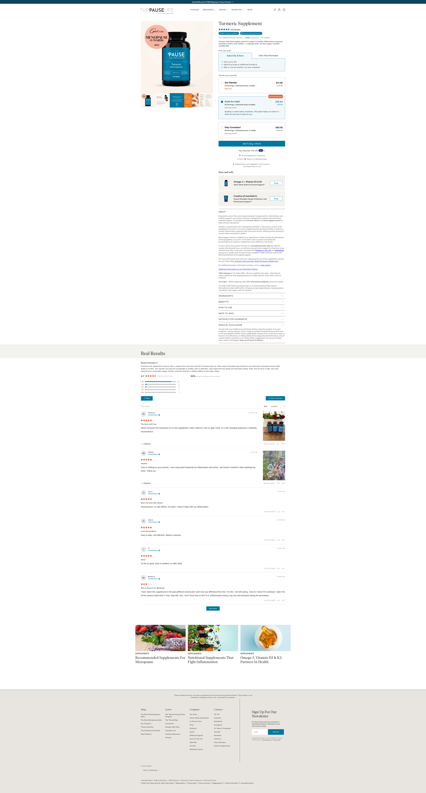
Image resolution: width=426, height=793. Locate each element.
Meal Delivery (146, 734)
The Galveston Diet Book (150, 730)
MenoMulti (279, 250)
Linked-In (217, 739)
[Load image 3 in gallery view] (177, 100)
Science (168, 737)
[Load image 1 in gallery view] (148, 100)
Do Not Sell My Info (209, 780)
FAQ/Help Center (196, 749)
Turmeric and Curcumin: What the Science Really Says (256, 261)
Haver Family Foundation (199, 718)
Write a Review (277, 398)
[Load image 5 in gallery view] (206, 100)
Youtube (217, 732)
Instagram (218, 725)
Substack (217, 718)
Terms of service (204, 783)
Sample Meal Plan (172, 727)
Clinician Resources (172, 734)
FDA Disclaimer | (174, 780)
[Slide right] (215, 100)
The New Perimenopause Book (150, 715)
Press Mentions (220, 742)
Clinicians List (170, 730)
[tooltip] (157, 363)
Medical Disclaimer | (161, 780)
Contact (193, 746)
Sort (266, 406)
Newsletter (218, 721)
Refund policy (180, 783)
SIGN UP (276, 732)
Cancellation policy (247, 783)
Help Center (265, 265)
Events (192, 732)
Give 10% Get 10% (196, 739)
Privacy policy (192, 783)
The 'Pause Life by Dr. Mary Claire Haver (160, 783)
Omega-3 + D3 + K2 (263, 250)
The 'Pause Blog (171, 720)
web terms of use (266, 740)
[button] (209, 10)
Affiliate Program (196, 735)
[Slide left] (138, 100)
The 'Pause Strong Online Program (175, 715)
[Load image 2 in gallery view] (162, 100)
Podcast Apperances (222, 746)
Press (192, 725)
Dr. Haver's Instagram (222, 728)
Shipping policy (217, 783)
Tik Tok (216, 714)
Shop (276, 183)
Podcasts (193, 728)
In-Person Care (196, 721)
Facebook (217, 735)
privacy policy (277, 740)
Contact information (231, 783)
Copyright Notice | (147, 780)
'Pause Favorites (147, 727)
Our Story (193, 714)
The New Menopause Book (151, 720)
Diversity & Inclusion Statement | (192, 780)
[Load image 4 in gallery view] (191, 100)
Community (169, 723)
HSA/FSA (193, 742)
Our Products (146, 723)
